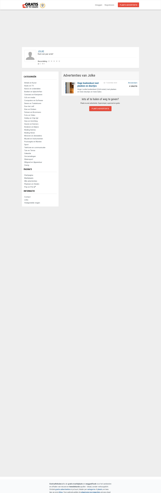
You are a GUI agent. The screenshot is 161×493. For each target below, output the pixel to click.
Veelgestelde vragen (32, 203)
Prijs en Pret (29, 187)
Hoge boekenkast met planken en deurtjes (88, 84)
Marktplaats (28, 178)
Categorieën (30, 76)
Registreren (109, 5)
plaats (99, 489)
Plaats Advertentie (128, 5)
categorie (91, 489)
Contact (27, 197)
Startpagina (28, 175)
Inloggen (98, 5)
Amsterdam (132, 83)
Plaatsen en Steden (31, 184)
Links (26, 200)
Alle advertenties (30, 181)
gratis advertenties (63, 489)
